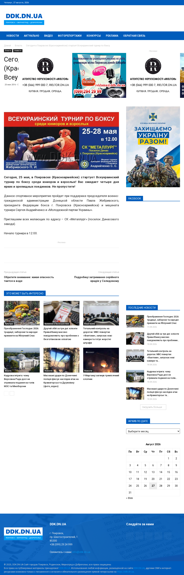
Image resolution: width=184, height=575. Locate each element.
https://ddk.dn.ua (125, 572)
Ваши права (89, 324)
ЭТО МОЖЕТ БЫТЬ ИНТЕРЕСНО (24, 293)
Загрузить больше (152, 407)
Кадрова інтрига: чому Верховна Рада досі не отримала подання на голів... (162, 374)
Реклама (112, 35)
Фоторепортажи (70, 35)
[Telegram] (159, 2)
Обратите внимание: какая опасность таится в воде (29, 279)
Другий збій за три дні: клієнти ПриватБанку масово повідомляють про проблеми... (163, 337)
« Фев (129, 498)
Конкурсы (94, 35)
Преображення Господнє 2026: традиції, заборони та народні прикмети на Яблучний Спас (21, 332)
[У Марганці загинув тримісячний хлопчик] (101, 360)
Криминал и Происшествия (57, 324)
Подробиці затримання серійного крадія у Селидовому (96, 279)
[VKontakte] (171, 2)
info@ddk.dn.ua (81, 552)
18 (137, 479)
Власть (18, 45)
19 (145, 479)
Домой (7, 45)
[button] (175, 36)
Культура (9, 324)
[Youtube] (177, 2)
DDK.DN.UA (64, 568)
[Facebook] (153, 2)
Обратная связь (134, 35)
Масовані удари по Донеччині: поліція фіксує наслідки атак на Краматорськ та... (163, 392)
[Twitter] (165, 2)
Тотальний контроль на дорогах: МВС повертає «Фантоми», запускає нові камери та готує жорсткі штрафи (97, 335)
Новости (12, 35)
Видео (48, 35)
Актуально (31, 35)
